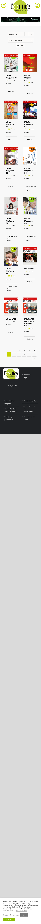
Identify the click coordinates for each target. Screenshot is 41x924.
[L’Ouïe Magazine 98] (30, 206)
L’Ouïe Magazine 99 (10, 271)
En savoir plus (21, 911)
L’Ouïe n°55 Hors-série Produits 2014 (29, 322)
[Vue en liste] (22, 45)
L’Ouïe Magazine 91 (11, 76)
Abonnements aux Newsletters (29, 409)
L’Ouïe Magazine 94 (28, 124)
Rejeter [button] (24, 915)
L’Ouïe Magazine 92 (28, 77)
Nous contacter (30, 401)
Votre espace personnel (9, 418)
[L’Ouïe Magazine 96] (30, 156)
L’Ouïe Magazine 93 (10, 124)
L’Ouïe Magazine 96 (28, 170)
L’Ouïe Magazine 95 (10, 170)
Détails (12, 91)
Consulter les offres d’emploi (10, 410)
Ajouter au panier (28, 188)
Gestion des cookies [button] (11, 915)
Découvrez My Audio (29, 418)
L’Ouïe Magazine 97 (10, 220)
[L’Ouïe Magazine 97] (11, 206)
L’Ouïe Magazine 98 (28, 220)
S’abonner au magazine (9, 402)
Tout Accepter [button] (9, 919)
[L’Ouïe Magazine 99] (11, 256)
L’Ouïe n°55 (11, 319)
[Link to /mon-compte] (37, 5)
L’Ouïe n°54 (29, 269)
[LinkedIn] (16, 385)
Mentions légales (27, 376)
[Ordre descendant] (31, 34)
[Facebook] (8, 385)
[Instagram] (13, 385)
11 (34, 354)
